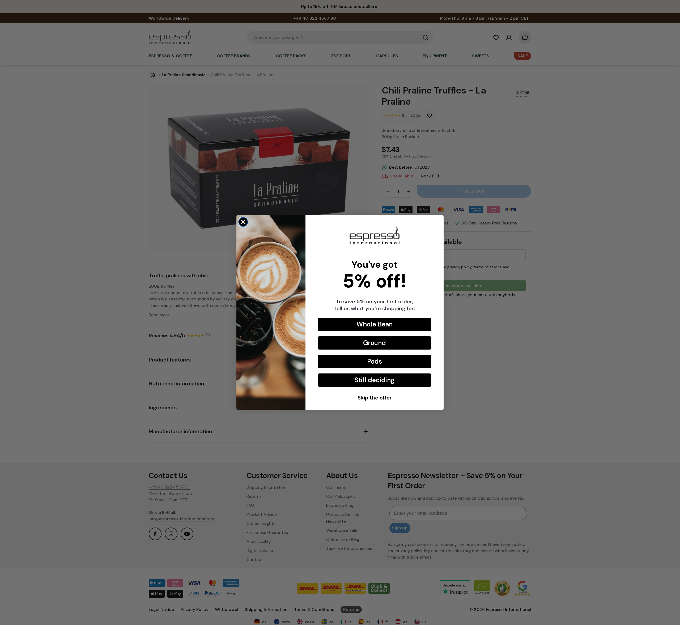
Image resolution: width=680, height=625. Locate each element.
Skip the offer (375, 397)
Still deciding (374, 380)
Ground (374, 343)
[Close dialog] (243, 222)
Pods (374, 361)
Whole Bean (374, 324)
